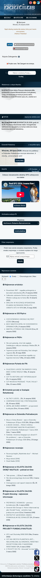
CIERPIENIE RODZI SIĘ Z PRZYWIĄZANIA (21, 401)
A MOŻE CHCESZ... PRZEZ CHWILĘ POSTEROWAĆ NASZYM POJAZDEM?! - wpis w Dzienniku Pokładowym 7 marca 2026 (22, 427)
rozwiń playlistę (20, 231)
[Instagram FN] (36, 563)
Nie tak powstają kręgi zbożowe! (17, 478)
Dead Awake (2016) (13, 461)
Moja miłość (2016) (13, 459)
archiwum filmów (19, 205)
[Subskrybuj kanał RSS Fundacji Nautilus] (34, 2)
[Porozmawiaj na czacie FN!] (38, 2)
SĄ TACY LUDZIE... (13, 398)
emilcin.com (36, 117)
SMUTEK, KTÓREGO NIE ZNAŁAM (18, 329)
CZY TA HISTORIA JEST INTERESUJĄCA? (21, 377)
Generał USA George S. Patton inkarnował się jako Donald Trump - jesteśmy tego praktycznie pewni (22, 510)
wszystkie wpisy (34, 145)
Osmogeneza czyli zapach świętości (19, 483)
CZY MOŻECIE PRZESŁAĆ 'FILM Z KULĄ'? (21, 382)
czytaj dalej (20, 160)
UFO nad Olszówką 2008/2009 (17, 534)
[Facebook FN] (36, 552)
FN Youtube (33, 169)
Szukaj (21, 76)
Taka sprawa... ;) (12, 475)
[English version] (30, 2)
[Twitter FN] (36, 558)
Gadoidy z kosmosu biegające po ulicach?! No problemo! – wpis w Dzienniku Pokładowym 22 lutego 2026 (21, 437)
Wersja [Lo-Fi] (4, 564)
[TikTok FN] (36, 569)
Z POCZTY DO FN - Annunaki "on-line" (20, 549)
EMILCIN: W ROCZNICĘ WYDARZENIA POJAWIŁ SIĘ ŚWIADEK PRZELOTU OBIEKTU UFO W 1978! (20, 305)
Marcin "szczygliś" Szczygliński (28, 568)
